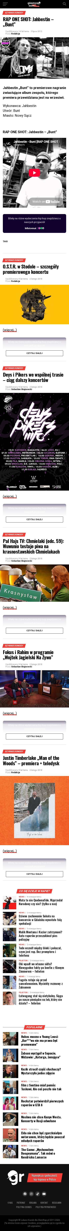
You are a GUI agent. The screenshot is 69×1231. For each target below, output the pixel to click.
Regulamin (56, 1202)
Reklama (33, 1202)
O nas (10, 1202)
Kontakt (44, 1202)
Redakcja (15, 34)
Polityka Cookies (24, 1207)
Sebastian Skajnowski (21, 389)
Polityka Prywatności (46, 1207)
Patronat (21, 1202)
